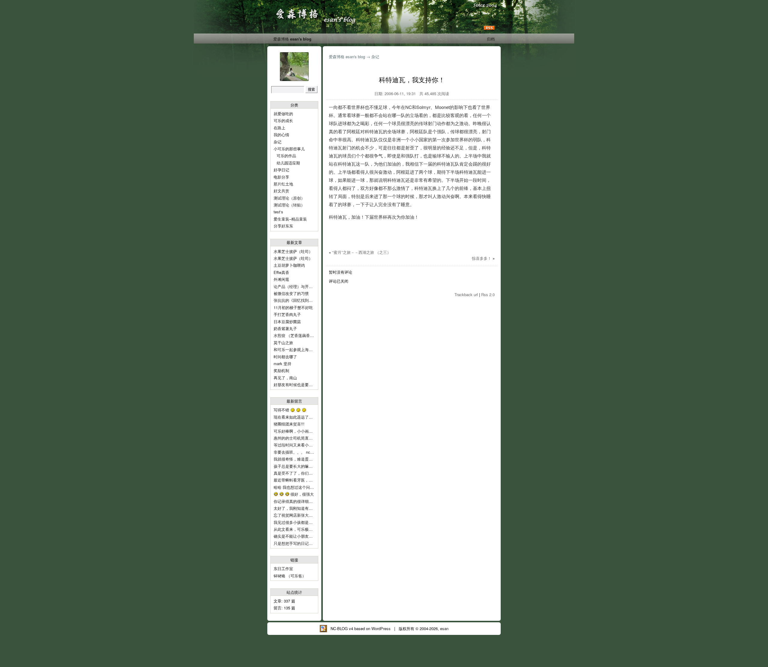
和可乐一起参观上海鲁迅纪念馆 (301, 349)
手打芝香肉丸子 (287, 314)
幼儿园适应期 (288, 163)
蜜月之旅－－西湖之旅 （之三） (361, 252)
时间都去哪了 (285, 356)
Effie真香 (281, 272)
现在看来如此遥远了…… (296, 417)
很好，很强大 (301, 494)
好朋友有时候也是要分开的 (297, 384)
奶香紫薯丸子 (285, 328)
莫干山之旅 (283, 342)
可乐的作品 (286, 155)
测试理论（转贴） (289, 205)
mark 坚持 (282, 363)
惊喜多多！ (481, 258)
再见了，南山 (285, 377)
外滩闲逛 (281, 279)
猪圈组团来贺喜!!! (289, 424)
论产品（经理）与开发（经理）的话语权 (309, 286)
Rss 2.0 (488, 294)
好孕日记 (281, 170)
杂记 (277, 142)
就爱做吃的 (283, 113)
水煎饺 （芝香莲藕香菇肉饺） (300, 335)
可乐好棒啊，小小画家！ (295, 431)
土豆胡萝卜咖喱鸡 (289, 265)
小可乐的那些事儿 (289, 149)
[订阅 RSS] (489, 28)
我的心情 (281, 134)
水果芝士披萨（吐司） (293, 251)
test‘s (278, 212)
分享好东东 (283, 226)
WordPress (381, 628)
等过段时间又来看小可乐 (296, 445)
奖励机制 (281, 370)
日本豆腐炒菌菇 (287, 321)
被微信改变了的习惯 (291, 293)
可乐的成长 (283, 120)
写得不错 (282, 410)
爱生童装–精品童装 (290, 219)
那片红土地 (283, 184)
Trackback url (466, 294)
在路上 (279, 128)
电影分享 (281, 177)
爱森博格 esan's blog (292, 39)
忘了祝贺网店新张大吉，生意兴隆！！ (307, 515)
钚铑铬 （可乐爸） (290, 575)
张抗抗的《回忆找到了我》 (297, 300)
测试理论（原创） (289, 198)
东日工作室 (283, 568)
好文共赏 (281, 191)
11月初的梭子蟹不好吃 (293, 307)
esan (444, 628)
